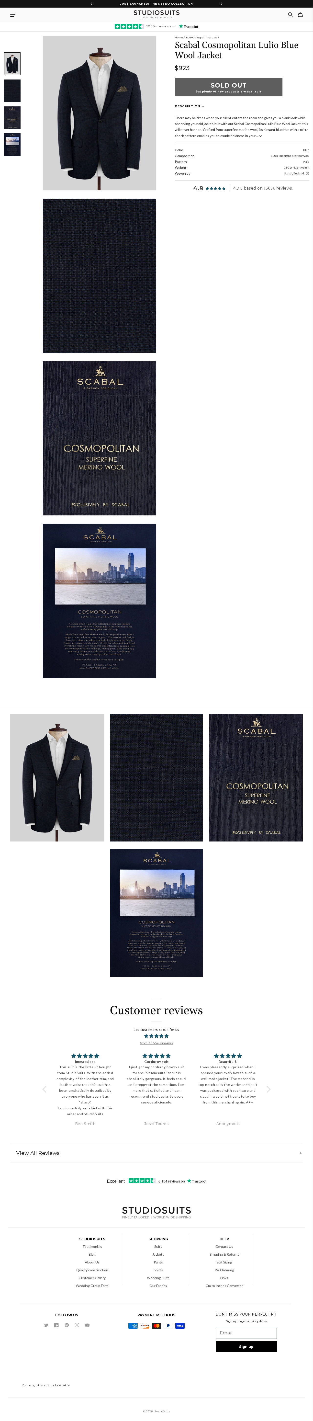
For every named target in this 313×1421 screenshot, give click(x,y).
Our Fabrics (158, 1286)
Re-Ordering (224, 1270)
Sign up (246, 1346)
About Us (92, 1262)
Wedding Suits (158, 1278)
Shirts (158, 1270)
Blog (92, 1254)
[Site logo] (156, 1213)
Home (179, 37)
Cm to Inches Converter (224, 1286)
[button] (13, 15)
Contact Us (224, 1246)
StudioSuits (162, 1411)
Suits (158, 1246)
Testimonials (92, 1246)
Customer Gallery (92, 1278)
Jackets (158, 1254)
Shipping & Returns (224, 1254)
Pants (158, 1262)
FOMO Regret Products (201, 37)
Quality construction (92, 1270)
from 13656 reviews (156, 1043)
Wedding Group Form (92, 1286)
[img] (156, 1036)
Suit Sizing (224, 1262)
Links (224, 1278)
